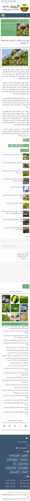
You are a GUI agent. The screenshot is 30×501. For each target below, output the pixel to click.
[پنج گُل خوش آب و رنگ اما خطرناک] (24, 308)
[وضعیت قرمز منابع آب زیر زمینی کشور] (24, 317)
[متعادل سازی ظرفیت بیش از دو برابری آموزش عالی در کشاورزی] (15, 317)
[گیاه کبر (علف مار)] (6, 299)
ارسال (25, 286)
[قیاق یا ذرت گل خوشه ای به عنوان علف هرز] (6, 317)
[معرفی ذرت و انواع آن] (15, 299)
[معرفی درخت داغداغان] (6, 308)
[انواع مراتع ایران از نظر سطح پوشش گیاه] (24, 299)
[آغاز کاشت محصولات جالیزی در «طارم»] (15, 308)
